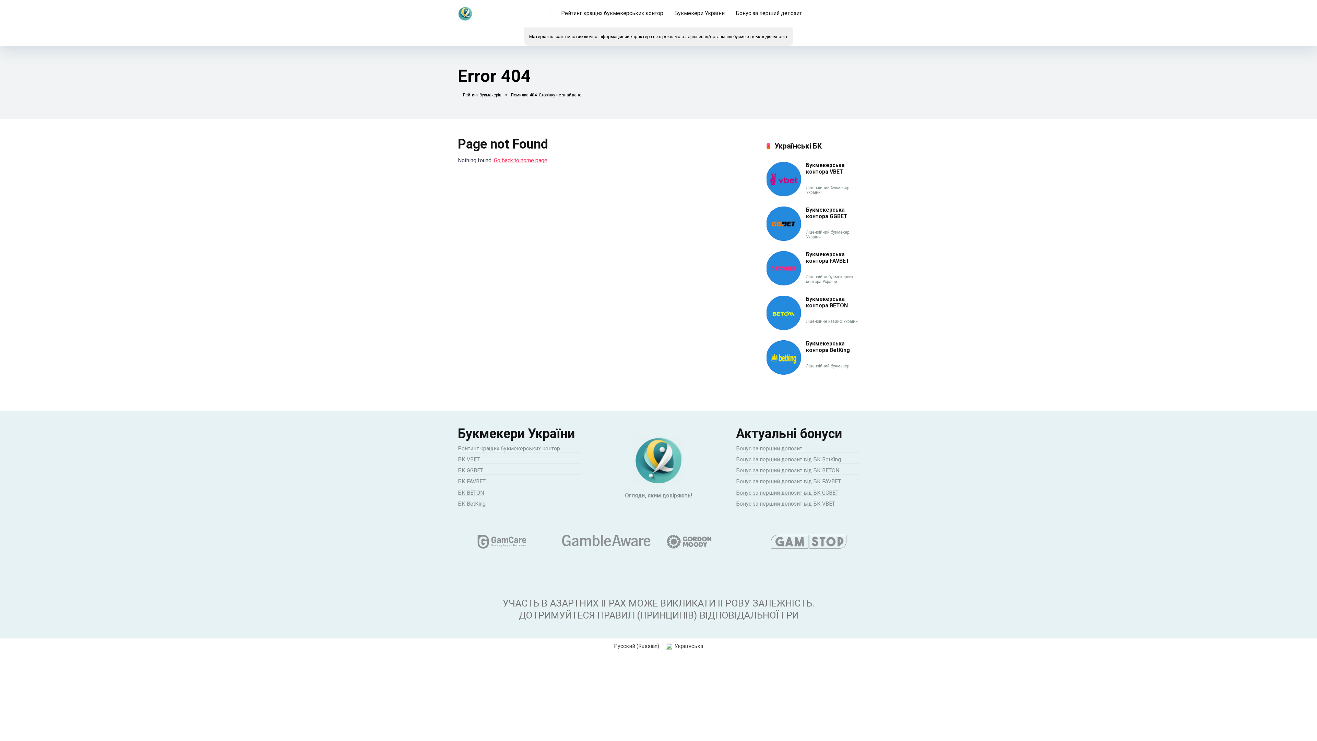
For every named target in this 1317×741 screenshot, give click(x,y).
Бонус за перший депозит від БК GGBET (787, 493)
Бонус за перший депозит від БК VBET (785, 504)
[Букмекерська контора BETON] (784, 328)
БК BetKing (472, 504)
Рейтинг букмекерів (482, 95)
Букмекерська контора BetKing (828, 346)
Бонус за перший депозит (769, 13)
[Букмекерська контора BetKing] (784, 372)
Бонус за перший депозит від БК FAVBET (788, 481)
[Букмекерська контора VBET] (784, 194)
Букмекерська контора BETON (827, 302)
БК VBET (469, 459)
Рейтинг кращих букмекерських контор (612, 13)
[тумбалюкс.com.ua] (465, 11)
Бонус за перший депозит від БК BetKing (788, 459)
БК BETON (471, 493)
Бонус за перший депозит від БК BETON (787, 470)
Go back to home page (520, 160)
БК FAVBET (472, 481)
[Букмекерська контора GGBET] (784, 239)
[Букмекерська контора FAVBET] (784, 283)
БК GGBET (470, 470)
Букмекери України (699, 13)
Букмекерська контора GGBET (826, 213)
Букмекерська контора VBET (825, 168)
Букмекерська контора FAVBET (828, 257)
